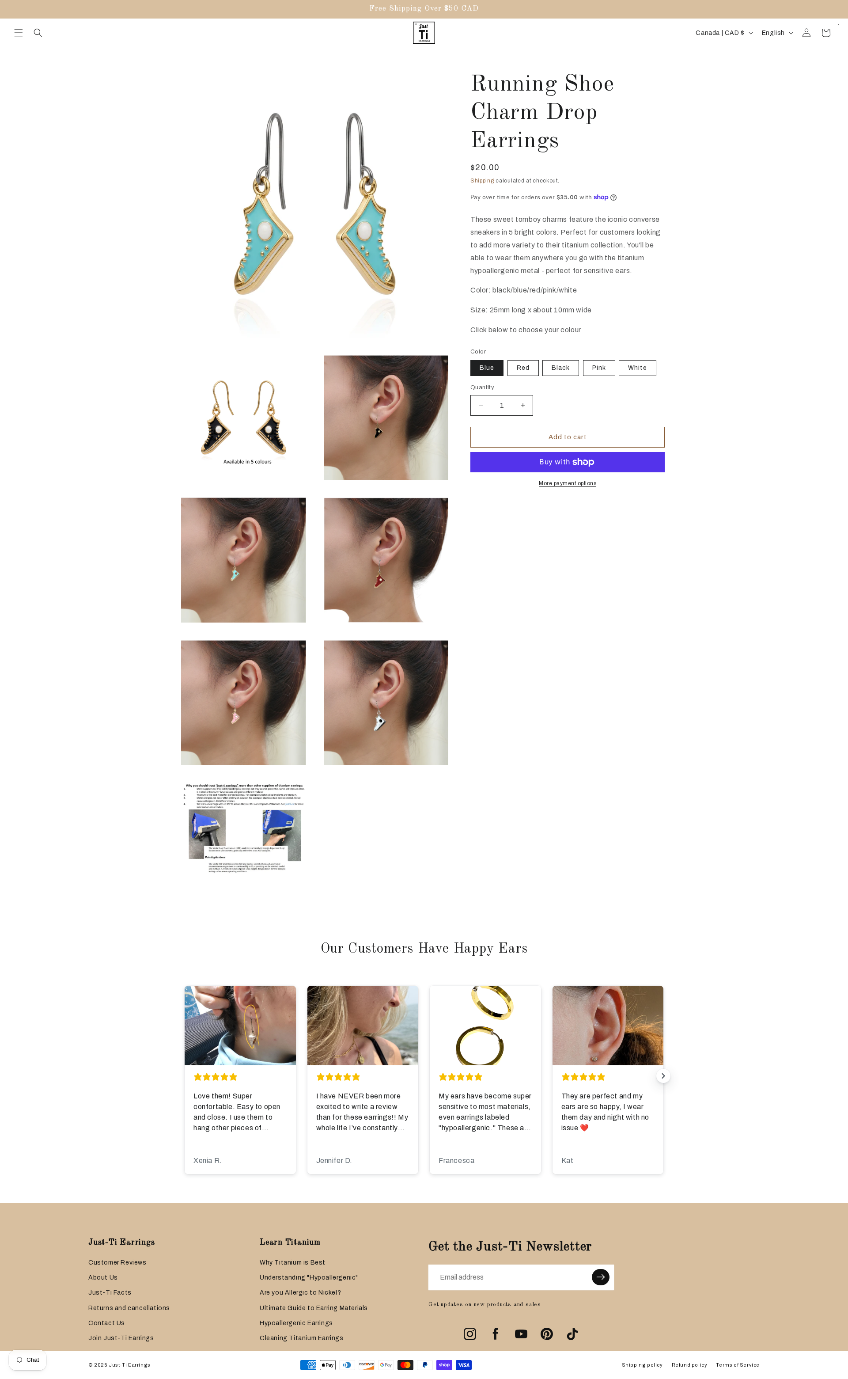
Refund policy (690, 1365)
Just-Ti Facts (110, 1292)
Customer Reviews (117, 1262)
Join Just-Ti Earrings (121, 1338)
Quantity (482, 387)
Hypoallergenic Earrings (296, 1323)
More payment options (567, 483)
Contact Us (106, 1323)
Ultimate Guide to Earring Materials (314, 1308)
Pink (599, 368)
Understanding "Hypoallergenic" (309, 1277)
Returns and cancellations (129, 1308)
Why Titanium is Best (293, 1262)
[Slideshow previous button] (185, 1076)
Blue (487, 368)
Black (561, 368)
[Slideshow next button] (663, 1076)
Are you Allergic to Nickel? (300, 1292)
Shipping (482, 181)
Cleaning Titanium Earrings (302, 1338)
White (637, 368)
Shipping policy (642, 1365)
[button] (18, 32)
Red (523, 368)
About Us (103, 1277)
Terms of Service (738, 1365)
